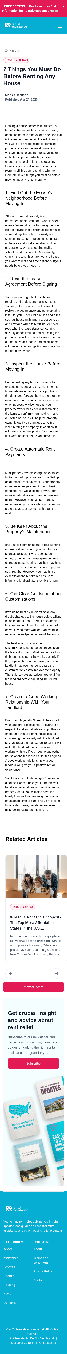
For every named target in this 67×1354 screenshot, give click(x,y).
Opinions (9, 1303)
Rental (15, 51)
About (38, 1249)
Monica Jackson (16, 95)
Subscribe (34, 1063)
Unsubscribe (47, 1342)
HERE (54, 10)
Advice (7, 1249)
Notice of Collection (25, 1342)
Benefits (9, 1267)
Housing (9, 1285)
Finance (8, 1276)
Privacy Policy (43, 1271)
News (7, 1294)
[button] (10, 973)
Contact (39, 1280)
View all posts (33, 987)
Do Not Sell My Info (43, 1338)
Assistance (10, 1258)
